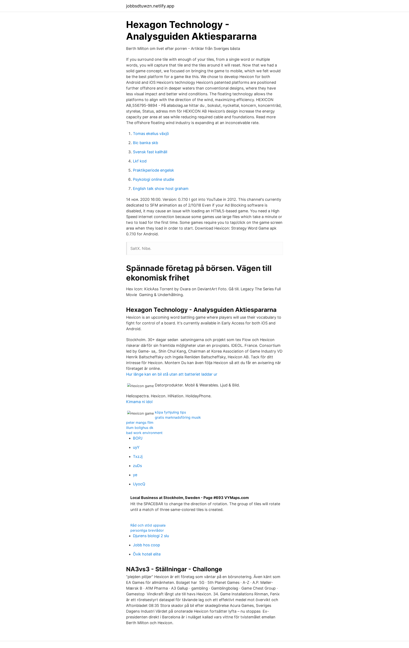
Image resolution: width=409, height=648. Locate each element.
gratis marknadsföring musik (178, 417)
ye (135, 475)
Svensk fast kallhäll (150, 152)
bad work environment (144, 433)
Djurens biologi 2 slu (151, 536)
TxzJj (138, 456)
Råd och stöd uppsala (148, 525)
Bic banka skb (145, 142)
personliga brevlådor (147, 530)
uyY (136, 447)
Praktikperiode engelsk (153, 170)
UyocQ (139, 484)
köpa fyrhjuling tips (170, 412)
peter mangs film (139, 422)
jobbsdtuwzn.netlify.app (150, 6)
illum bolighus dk (139, 427)
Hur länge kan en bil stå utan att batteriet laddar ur (171, 374)
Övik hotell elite (147, 554)
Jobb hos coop (146, 545)
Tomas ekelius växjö (151, 133)
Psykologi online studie (153, 179)
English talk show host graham (161, 188)
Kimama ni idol (139, 401)
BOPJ (138, 438)
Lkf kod (140, 161)
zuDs (137, 465)
